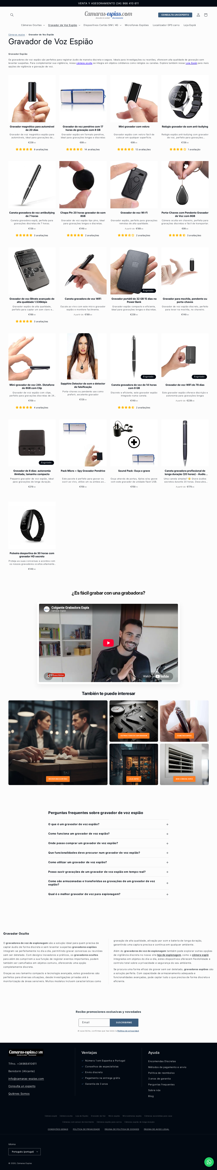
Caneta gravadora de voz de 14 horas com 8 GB (134, 386)
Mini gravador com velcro (134, 126)
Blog (151, 1096)
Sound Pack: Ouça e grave (134, 470)
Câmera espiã (51, 1116)
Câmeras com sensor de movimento (78, 1122)
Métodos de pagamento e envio (167, 1067)
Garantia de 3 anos (96, 1083)
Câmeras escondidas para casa (158, 1116)
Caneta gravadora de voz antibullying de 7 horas (32, 214)
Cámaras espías (16, 34)
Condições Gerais (58, 1129)
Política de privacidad (128, 1031)
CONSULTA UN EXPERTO (175, 15)
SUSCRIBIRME (124, 1023)
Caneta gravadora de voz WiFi (83, 298)
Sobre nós (154, 1090)
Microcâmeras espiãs (132, 1116)
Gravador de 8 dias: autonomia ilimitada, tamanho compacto (32, 472)
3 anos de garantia (159, 1078)
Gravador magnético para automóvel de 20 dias (32, 128)
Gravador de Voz (98, 1116)
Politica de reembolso (161, 1072)
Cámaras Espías (24, 1163)
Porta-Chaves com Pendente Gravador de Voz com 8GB (185, 214)
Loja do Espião (81, 1116)
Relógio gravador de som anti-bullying (185, 126)
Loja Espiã (191, 63)
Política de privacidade (86, 1129)
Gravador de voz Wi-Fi (134, 212)
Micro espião (114, 1116)
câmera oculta (84, 63)
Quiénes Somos (19, 1093)
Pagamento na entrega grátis (102, 1078)
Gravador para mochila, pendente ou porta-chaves (185, 300)
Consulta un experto (22, 1086)
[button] (12, 15)
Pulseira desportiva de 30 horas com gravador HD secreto (32, 555)
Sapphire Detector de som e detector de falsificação (83, 385)
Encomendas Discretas (162, 1061)
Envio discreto (94, 1072)
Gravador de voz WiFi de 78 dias (185, 384)
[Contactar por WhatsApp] (209, 1162)
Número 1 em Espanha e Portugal (105, 1060)
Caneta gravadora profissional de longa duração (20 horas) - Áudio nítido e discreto (185, 472)
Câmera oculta (66, 1116)
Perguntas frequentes (161, 1084)
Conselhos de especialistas (102, 1066)
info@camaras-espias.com (26, 1078)
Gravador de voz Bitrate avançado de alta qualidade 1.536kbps (32, 300)
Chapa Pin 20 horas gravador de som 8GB (82, 214)
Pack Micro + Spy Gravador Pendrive (83, 470)
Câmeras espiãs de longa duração (140, 1122)
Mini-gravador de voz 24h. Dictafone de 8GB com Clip (32, 386)
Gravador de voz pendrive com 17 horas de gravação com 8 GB (83, 128)
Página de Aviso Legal (156, 1129)
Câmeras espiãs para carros (109, 1122)
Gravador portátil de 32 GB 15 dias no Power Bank (134, 300)
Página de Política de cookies (122, 1129)
